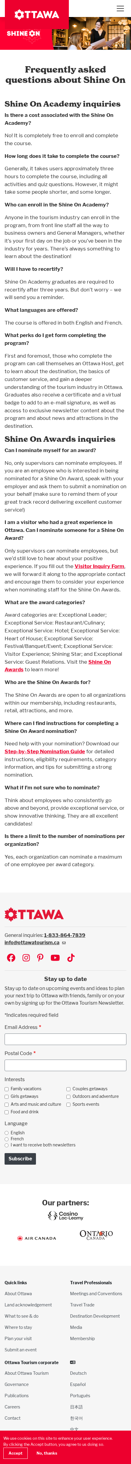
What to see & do (21, 1316)
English (18, 1132)
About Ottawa (18, 1293)
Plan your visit (18, 1338)
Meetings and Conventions (96, 1293)
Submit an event (21, 1349)
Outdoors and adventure (96, 1096)
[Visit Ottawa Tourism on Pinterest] (40, 958)
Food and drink (25, 1111)
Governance (17, 1384)
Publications (17, 1395)
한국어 (76, 1418)
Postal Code (18, 1053)
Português (80, 1395)
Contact (12, 1418)
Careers (12, 1406)
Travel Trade (82, 1304)
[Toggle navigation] (120, 8)
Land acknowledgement (28, 1304)
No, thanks (47, 1453)
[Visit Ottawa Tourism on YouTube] (55, 958)
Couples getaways (90, 1088)
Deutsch (78, 1373)
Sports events (86, 1104)
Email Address (21, 1027)
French (17, 1138)
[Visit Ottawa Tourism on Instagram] (26, 958)
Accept (16, 1453)
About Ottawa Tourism (27, 1373)
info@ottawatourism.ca (32, 942)
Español (78, 1384)
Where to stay (18, 1327)
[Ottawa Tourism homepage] (37, 14)
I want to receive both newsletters (43, 1144)
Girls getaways (24, 1096)
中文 (74, 1429)
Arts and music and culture (36, 1104)
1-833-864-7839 (64, 935)
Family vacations (26, 1088)
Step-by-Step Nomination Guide (45, 751)
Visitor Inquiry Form (99, 566)
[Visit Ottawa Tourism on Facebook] (11, 958)
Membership (82, 1338)
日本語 (76, 1406)
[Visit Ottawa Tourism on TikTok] (71, 958)
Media (76, 1327)
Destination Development (95, 1316)
